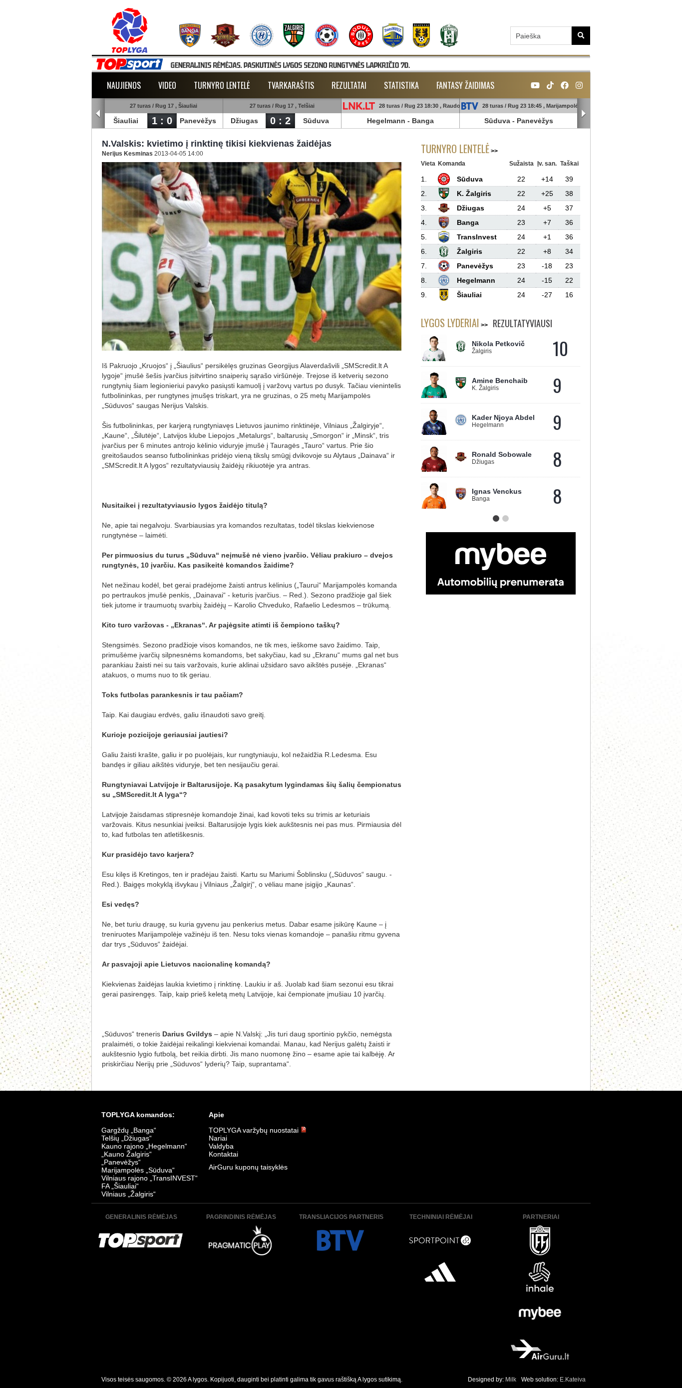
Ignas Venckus (497, 491)
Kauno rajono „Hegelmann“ (144, 1146)
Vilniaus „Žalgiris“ (128, 1194)
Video (167, 85)
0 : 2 (280, 120)
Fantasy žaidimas (465, 85)
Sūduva (316, 121)
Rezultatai (349, 85)
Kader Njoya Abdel (503, 417)
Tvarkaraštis (291, 85)
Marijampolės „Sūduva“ (138, 1170)
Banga (423, 121)
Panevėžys (198, 121)
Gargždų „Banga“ (128, 1130)
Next (583, 113)
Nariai (218, 1138)
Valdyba (221, 1146)
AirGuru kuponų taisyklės (248, 1167)
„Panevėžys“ (121, 1162)
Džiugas (244, 121)
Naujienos (124, 85)
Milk (510, 1379)
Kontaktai (223, 1154)
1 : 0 (162, 120)
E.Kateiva (573, 1379)
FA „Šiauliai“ (120, 1186)
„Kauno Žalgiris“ (126, 1154)
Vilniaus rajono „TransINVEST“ (149, 1178)
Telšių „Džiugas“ (126, 1138)
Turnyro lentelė (222, 85)
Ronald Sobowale (502, 454)
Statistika (401, 85)
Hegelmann (386, 121)
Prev (98, 113)
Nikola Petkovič (498, 344)
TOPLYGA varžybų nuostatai (255, 1130)
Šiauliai (125, 121)
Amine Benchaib (500, 381)
